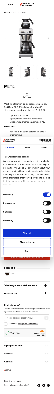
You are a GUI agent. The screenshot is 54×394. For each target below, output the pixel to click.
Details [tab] (27, 147)
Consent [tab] (10, 147)
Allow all (27, 233)
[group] (11, 72)
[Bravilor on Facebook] (38, 385)
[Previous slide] (6, 38)
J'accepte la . (24, 324)
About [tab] (44, 147)
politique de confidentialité (28, 324)
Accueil (7, 13)
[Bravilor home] (27, 4)
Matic (23, 13)
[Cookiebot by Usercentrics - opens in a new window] (39, 140)
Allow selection (27, 242)
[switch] (47, 203)
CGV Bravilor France (12, 381)
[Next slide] (48, 38)
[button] (9, 4)
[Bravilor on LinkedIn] (43, 385)
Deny (27, 251)
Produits (15, 13)
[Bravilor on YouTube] (48, 385)
